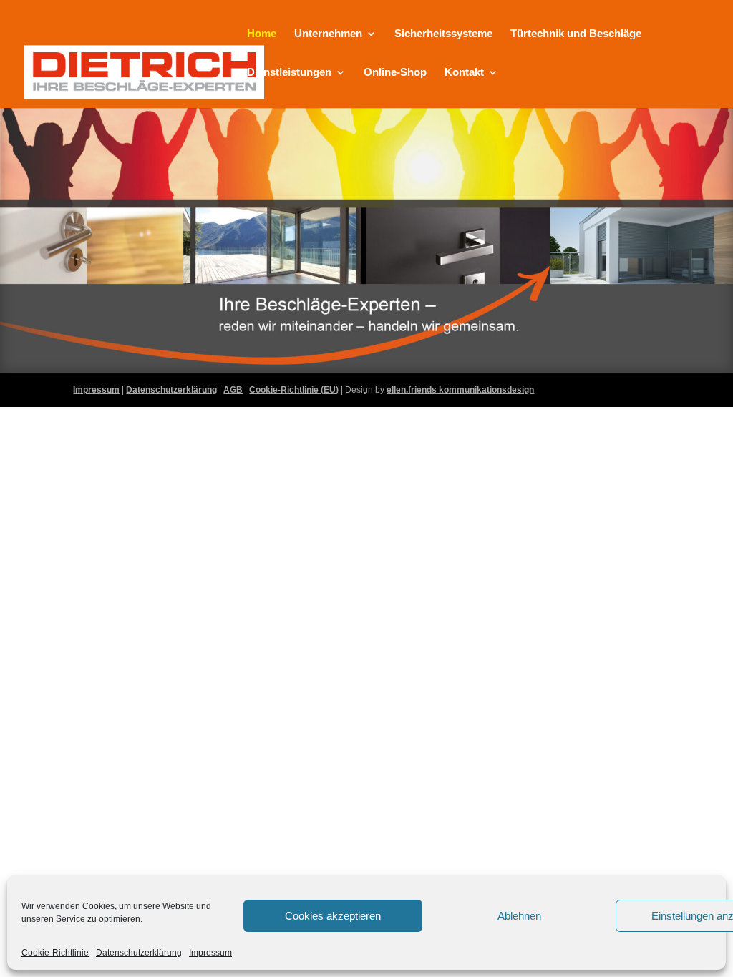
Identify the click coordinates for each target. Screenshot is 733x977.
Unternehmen (328, 34)
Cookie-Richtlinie (55, 953)
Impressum (210, 953)
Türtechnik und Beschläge (575, 34)
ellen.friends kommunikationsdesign (460, 390)
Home (261, 34)
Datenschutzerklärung (139, 953)
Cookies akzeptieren (333, 916)
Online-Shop (395, 72)
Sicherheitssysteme (443, 34)
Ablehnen (519, 916)
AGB (233, 390)
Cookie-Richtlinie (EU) (294, 390)
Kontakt (464, 72)
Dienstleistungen (289, 72)
